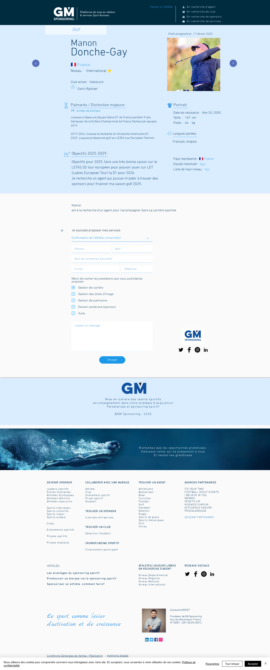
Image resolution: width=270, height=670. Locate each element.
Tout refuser (232, 664)
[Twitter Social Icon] (151, 639)
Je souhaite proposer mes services (96, 230)
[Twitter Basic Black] (181, 350)
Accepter (253, 664)
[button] (152, 482)
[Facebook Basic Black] (189, 350)
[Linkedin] (147, 639)
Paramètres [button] (212, 664)
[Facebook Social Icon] (156, 639)
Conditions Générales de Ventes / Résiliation (75, 656)
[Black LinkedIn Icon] (205, 350)
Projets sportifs (57, 536)
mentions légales (117, 656)
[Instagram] (197, 350)
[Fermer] (265, 663)
